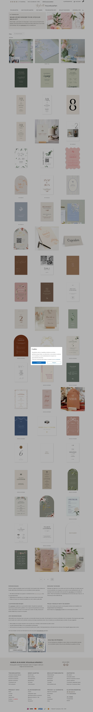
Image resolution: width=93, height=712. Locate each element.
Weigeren (54, 362)
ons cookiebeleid (57, 359)
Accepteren (39, 362)
